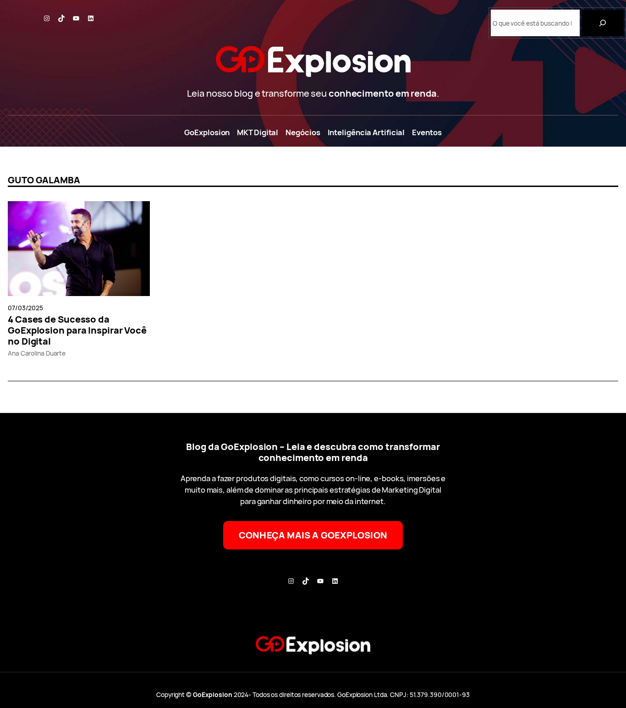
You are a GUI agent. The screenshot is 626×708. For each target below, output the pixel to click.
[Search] (603, 23)
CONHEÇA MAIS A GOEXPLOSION (313, 535)
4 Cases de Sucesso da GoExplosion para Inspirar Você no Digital (77, 330)
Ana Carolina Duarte (37, 353)
